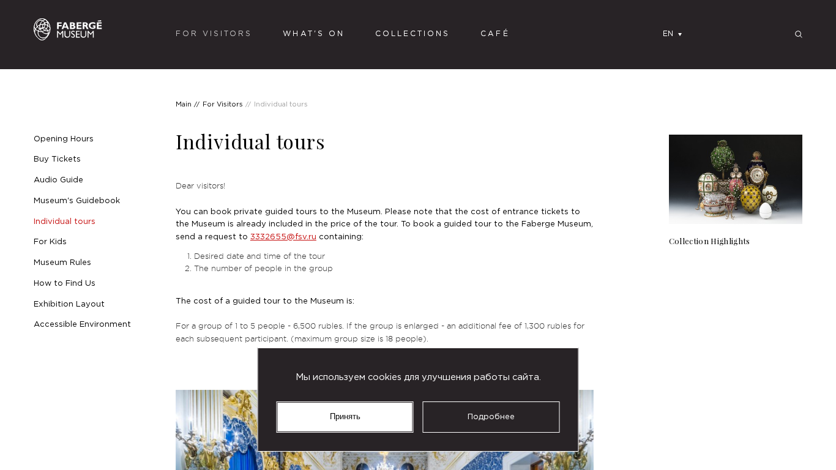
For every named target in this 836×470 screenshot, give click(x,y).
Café (494, 34)
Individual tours (64, 221)
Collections (412, 34)
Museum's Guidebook (77, 200)
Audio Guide (58, 180)
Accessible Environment (82, 324)
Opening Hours (64, 139)
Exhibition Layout (69, 304)
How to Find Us (64, 283)
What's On (313, 34)
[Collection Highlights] (736, 191)
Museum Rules (62, 262)
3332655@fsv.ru (283, 237)
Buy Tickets (57, 159)
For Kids (50, 241)
